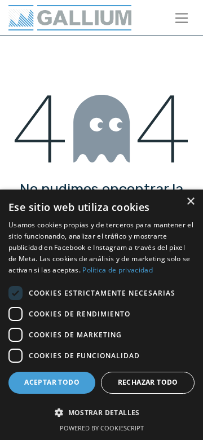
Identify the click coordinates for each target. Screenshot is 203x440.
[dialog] (101, 315)
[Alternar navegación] (182, 18)
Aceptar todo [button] (52, 382)
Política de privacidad (117, 270)
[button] (101, 412)
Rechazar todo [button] (148, 382)
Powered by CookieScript (102, 428)
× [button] (190, 201)
